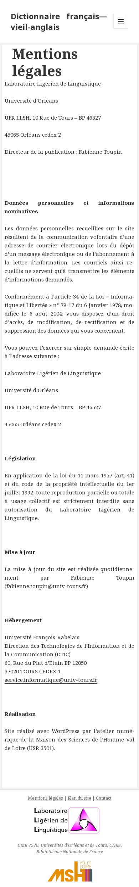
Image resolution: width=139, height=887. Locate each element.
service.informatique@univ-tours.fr (51, 679)
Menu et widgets (121, 28)
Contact (104, 798)
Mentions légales (45, 798)
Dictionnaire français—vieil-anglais (59, 21)
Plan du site (79, 798)
